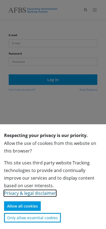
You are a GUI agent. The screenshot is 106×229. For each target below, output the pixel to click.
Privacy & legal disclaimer (30, 193)
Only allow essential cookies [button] (32, 217)
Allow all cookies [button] (22, 206)
